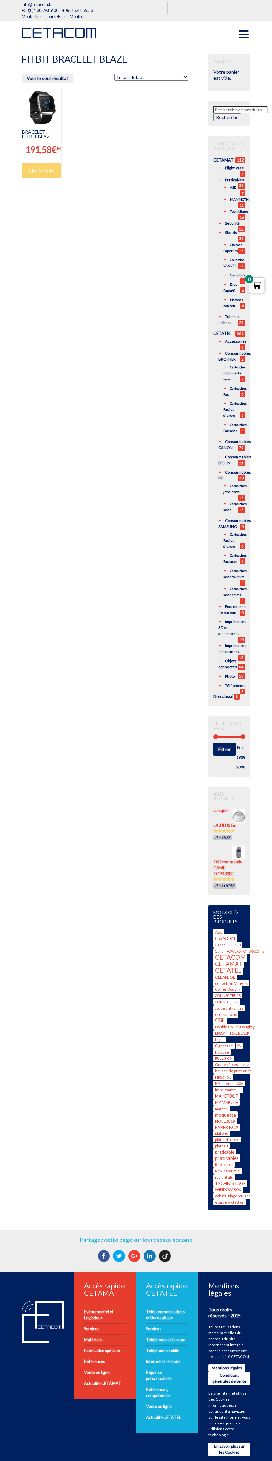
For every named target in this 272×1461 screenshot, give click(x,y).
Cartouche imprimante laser (234, 373)
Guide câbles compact (234, 1064)
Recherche (227, 117)
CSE (220, 1020)
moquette (225, 1115)
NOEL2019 (225, 1121)
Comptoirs (237, 275)
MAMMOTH (239, 199)
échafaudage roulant (232, 1196)
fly (239, 1046)
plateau (221, 1146)
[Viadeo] (165, 1256)
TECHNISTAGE (230, 1183)
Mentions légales (227, 1367)
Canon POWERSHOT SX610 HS (239, 951)
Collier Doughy (227, 989)
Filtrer (224, 749)
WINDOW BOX (228, 1189)
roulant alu (224, 1177)
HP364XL (223, 1077)
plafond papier (227, 1139)
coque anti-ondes (229, 1008)
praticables (227, 1158)
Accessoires (236, 341)
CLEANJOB (225, 977)
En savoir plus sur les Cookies (229, 1449)
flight (219, 1039)
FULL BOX (223, 1058)
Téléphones (235, 685)
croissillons (226, 1014)
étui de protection (229, 1202)
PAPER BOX (226, 1127)
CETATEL (222, 333)
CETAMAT (223, 160)
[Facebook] (104, 1256)
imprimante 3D (228, 1089)
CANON (225, 938)
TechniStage (239, 211)
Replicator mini (227, 1171)
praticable (224, 1152)
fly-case (222, 1052)
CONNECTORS (226, 1002)
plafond (221, 1133)
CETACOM (230, 957)
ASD (233, 187)
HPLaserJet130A (229, 1083)
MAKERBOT (226, 1096)
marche (221, 1109)
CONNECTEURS (228, 995)
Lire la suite (41, 170)
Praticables (234, 180)
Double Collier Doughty (235, 1027)
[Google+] (135, 1256)
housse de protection (233, 1071)
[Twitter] (120, 1256)
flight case (224, 1045)
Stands (231, 232)
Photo (230, 676)
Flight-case (234, 168)
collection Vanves (231, 983)
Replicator (224, 1164)
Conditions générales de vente (229, 1378)
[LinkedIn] (150, 1256)
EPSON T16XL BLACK (232, 1033)
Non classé (223, 696)
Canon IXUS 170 (228, 945)
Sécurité (232, 223)
